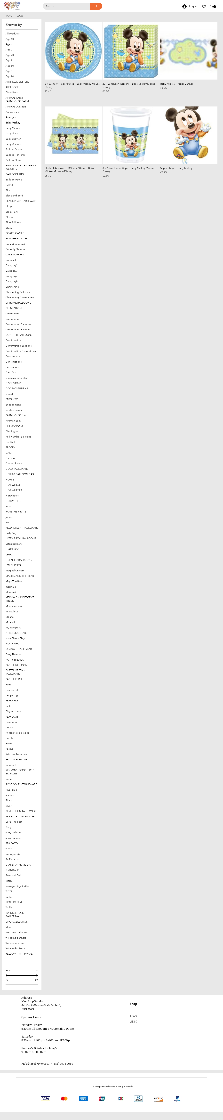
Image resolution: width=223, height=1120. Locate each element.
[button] (213, 6)
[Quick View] (73, 51)
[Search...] (96, 6)
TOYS (133, 1016)
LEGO (133, 1021)
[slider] (7, 975)
